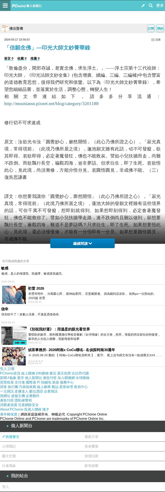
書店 (52, 373)
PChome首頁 (10, 373)
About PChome (11, 409)
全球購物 (82, 378)
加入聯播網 (66, 378)
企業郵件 (33, 396)
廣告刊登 (50, 378)
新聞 (3, 378)
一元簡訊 (7, 391)
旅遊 (55, 382)
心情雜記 (9, 446)
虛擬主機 (18, 396)
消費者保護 (8, 405)
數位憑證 (36, 391)
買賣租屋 (7, 382)
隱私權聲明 (23, 400)
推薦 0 (35, 58)
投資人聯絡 (32, 409)
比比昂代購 (80, 373)
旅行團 (13, 387)
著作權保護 (8, 414)
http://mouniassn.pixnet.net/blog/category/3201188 (51, 103)
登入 (3, 369)
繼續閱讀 (80, 243)
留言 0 (8, 58)
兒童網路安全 (28, 405)
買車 (3, 387)
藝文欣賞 (9, 456)
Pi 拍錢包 (44, 382)
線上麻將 (44, 387)
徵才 (45, 409)
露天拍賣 (64, 373)
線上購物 (28, 373)
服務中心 (67, 382)
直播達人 (21, 391)
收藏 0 (21, 58)
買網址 (5, 396)
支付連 (20, 382)
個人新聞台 (33, 378)
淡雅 (158, 39)
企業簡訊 (51, 391)
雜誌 (55, 387)
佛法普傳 (16, 28)
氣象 (12, 378)
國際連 (31, 382)
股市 (20, 378)
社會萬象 (9, 466)
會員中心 (81, 387)
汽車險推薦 (27, 387)
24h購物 (42, 373)
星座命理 (66, 387)
